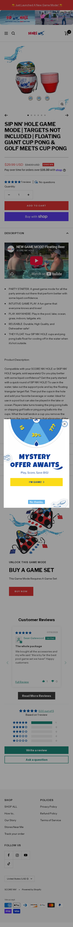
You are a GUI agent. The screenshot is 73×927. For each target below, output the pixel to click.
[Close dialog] (64, 424)
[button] (36, 482)
